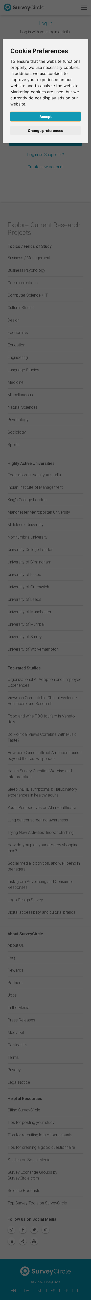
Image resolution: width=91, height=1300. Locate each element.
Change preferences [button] (45, 130)
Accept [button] (45, 116)
